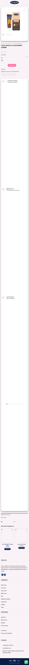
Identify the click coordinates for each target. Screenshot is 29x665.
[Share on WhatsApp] (2, 74)
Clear (26, 56)
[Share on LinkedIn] (15, 74)
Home (2, 43)
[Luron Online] (15, 2)
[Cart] (27, 2)
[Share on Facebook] (5, 74)
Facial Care (8, 43)
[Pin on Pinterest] (12, 74)
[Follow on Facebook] (2, 575)
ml (1, 57)
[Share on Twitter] (7, 74)
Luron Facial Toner (21, 544)
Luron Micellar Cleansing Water (7, 545)
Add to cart (12, 65)
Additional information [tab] (5, 514)
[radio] (3, 60)
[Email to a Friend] (10, 74)
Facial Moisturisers (17, 43)
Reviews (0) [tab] (3, 517)
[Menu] (2, 2)
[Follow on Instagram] (5, 575)
